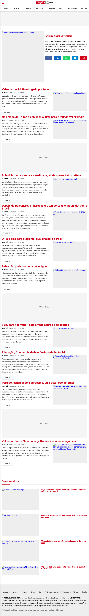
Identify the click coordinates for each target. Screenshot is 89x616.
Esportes (72, 9)
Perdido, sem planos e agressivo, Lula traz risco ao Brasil (38, 382)
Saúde (84, 592)
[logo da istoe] (44, 2)
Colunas (51, 9)
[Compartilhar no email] (83, 58)
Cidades (65, 592)
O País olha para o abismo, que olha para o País (32, 238)
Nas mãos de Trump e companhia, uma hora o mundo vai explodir (43, 117)
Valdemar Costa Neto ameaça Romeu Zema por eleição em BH (41, 441)
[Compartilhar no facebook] (48, 58)
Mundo (17, 9)
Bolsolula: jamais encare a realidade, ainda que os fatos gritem (41, 175)
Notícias (5, 592)
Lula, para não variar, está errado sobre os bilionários (35, 324)
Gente (62, 9)
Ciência (75, 592)
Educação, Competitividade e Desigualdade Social (33, 352)
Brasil (7, 9)
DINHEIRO (28, 9)
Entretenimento (53, 592)
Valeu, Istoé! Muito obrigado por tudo (25, 89)
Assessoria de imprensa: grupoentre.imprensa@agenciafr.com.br (41, 610)
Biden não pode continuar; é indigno (24, 266)
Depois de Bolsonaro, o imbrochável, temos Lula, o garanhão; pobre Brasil (44, 207)
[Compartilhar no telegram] (75, 58)
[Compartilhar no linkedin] (57, 58)
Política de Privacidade (9, 610)
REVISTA (39, 9)
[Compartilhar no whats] (66, 58)
